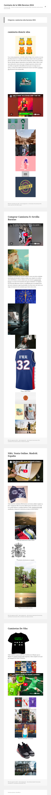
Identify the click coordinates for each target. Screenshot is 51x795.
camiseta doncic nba (19, 31)
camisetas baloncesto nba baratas (35, 615)
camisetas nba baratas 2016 (35, 203)
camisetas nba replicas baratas (26, 616)
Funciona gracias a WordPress (14, 792)
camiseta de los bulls (37, 507)
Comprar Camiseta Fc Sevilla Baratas (23, 218)
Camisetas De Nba (18, 628)
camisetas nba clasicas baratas (14, 441)
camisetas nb (10, 783)
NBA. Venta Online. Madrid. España (23, 454)
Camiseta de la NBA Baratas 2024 (19, 5)
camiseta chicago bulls (19, 656)
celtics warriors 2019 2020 (13, 205)
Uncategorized (25, 203)
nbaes (20, 205)
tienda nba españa (25, 441)
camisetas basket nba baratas (34, 782)
